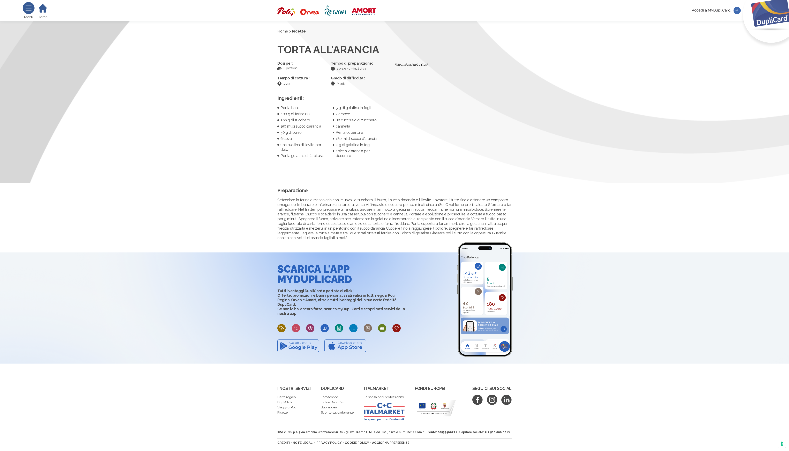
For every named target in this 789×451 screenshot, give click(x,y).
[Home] (43, 8)
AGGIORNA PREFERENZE (390, 443)
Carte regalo (286, 397)
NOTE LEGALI (303, 443)
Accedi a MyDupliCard (711, 10)
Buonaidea (329, 407)
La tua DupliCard (333, 402)
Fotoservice (329, 397)
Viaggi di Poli (286, 407)
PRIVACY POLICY (329, 443)
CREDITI (283, 443)
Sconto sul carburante (337, 412)
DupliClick (284, 402)
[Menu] (29, 8)
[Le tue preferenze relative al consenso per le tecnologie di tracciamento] (782, 444)
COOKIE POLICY (357, 443)
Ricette (282, 412)
